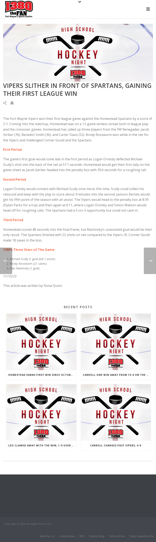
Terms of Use (117, 536)
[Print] (14, 102)
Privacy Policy (96, 536)
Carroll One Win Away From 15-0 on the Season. (117, 375)
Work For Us (47, 536)
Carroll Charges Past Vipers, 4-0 (115, 445)
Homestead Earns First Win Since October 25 (42, 375)
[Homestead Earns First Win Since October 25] (41, 342)
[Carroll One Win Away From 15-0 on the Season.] (116, 342)
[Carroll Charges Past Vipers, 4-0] (116, 412)
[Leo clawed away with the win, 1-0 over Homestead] (41, 412)
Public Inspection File (142, 536)
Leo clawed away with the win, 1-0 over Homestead (42, 445)
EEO (82, 536)
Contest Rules (67, 536)
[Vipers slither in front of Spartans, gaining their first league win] (78, 53)
